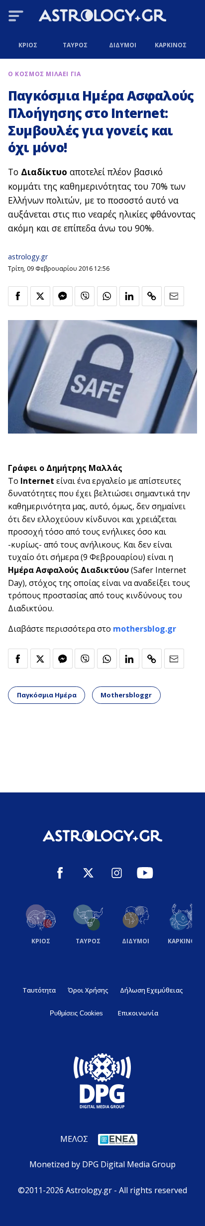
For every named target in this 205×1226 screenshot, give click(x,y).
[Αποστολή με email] (174, 296)
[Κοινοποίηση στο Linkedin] (129, 296)
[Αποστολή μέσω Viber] (85, 296)
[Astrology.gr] (102, 17)
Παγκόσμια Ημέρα (47, 694)
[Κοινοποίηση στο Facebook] (18, 296)
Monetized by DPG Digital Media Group (102, 1164)
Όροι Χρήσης (88, 990)
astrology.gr (28, 256)
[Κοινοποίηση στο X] (40, 296)
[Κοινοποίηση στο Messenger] (63, 296)
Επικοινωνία (138, 1012)
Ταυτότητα (39, 990)
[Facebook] (60, 874)
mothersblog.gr (144, 628)
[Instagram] (116, 874)
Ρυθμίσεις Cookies (76, 1013)
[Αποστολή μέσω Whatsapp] (107, 296)
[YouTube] (145, 874)
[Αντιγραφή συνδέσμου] (152, 296)
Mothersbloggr (126, 694)
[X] (88, 874)
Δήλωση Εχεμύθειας (151, 990)
